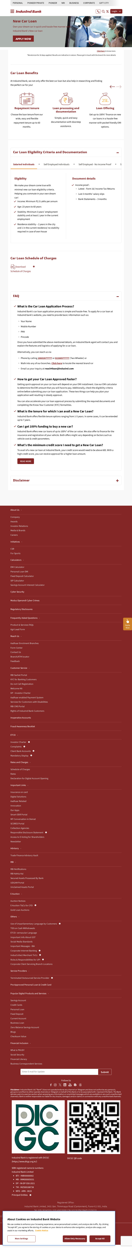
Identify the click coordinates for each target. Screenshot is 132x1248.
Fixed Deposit (16, 1014)
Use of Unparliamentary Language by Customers (33, 923)
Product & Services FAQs (21, 625)
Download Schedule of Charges (20, 269)
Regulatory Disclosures (21, 609)
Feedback (15, 661)
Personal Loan (17, 1009)
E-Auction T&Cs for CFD (21, 905)
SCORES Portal (17, 823)
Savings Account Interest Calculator (27, 585)
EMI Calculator (17, 567)
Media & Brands (17, 530)
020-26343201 (45, 1210)
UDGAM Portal (17, 882)
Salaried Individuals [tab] (23, 164)
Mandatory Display (19, 755)
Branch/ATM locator (19, 656)
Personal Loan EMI (19, 571)
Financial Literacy (18, 1059)
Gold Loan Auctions (19, 910)
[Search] (103, 11)
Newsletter (15, 841)
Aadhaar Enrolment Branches (24, 643)
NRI (63, 3)
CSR (12, 549)
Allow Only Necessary (75, 1238)
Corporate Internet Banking (23, 950)
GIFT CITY (104, 3)
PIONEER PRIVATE (35, 3)
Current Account (18, 1018)
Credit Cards (16, 1005)
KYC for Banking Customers (23, 679)
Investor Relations (19, 526)
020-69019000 (60, 1210)
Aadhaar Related (18, 801)
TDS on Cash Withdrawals (22, 928)
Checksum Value (18, 1036)
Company (15, 517)
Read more (25, 461)
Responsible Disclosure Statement (26, 832)
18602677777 (45, 358)
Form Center (16, 648)
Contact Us (15, 652)
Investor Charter (18, 742)
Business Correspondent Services (26, 1063)
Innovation (15, 805)
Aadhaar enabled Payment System (26, 697)
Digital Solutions (18, 796)
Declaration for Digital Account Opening (29, 778)
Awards (14, 521)
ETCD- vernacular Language (23, 932)
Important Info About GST (23, 937)
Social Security (17, 1054)
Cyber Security (17, 591)
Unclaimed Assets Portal (22, 887)
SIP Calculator (17, 580)
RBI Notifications (18, 869)
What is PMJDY (17, 1050)
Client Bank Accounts (20, 751)
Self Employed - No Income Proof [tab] (95, 164)
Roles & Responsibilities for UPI (25, 959)
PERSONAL (18, 3)
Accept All (99, 1238)
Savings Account (18, 1000)
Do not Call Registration (21, 684)
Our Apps (14, 810)
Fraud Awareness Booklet (22, 726)
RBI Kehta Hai (16, 873)
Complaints (16, 746)
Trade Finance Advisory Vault (24, 855)
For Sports (15, 553)
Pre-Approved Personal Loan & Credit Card (30, 984)
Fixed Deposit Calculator (22, 576)
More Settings (21, 1238)
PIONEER (53, 3)
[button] (112, 86)
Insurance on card (19, 792)
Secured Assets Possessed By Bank (26, 878)
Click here (57, 363)
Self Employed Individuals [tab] (56, 164)
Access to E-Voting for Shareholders (27, 837)
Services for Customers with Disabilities (29, 702)
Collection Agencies (19, 828)
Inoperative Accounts (20, 717)
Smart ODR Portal (18, 814)
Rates (13, 774)
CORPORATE (89, 3)
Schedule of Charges (20, 769)
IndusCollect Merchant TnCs (23, 955)
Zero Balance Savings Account (24, 1027)
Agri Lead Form (17, 629)
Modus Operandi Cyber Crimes (24, 600)
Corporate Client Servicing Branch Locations (31, 964)
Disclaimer (21, 480)
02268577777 (62, 358)
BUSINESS (74, 3)
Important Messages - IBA (22, 946)
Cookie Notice (41, 1230)
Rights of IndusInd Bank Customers (27, 711)
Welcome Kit (16, 688)
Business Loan (17, 1023)
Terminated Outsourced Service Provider (29, 978)
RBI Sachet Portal (18, 675)
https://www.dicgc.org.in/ (24, 1161)
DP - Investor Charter (20, 693)
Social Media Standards (21, 941)
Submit (105, 1072)
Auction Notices (17, 901)
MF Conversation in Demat (23, 819)
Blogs (13, 1032)
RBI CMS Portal (17, 706)
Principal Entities (20, 1195)
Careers (14, 535)
